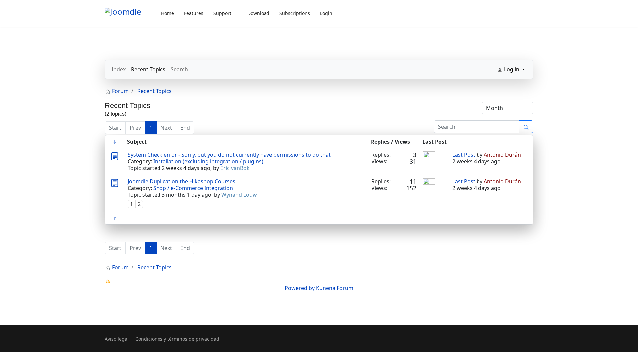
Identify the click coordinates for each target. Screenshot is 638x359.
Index (119, 69)
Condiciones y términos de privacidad (177, 339)
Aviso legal (117, 339)
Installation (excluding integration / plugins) (208, 161)
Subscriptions (294, 13)
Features (193, 13)
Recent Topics (148, 69)
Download (258, 13)
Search (179, 69)
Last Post (463, 154)
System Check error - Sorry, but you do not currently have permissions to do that (229, 154)
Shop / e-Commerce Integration (193, 188)
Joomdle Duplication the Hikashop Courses (181, 181)
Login (326, 13)
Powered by (300, 288)
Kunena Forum (334, 288)
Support (222, 13)
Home (167, 13)
